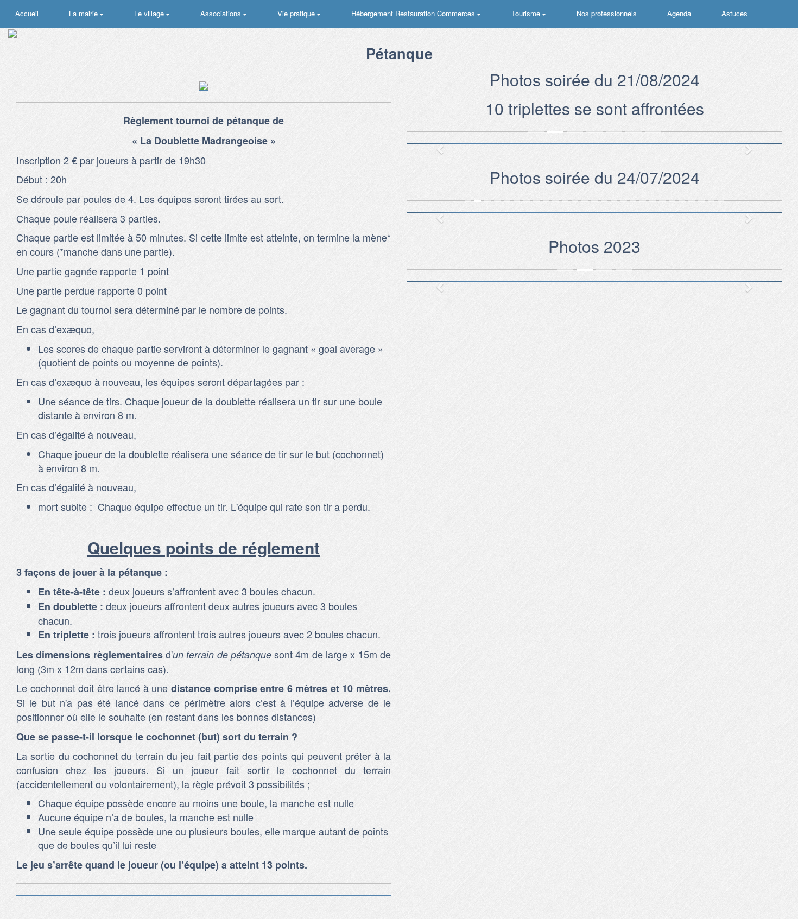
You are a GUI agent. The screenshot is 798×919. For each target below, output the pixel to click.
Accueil (27, 13)
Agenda (679, 13)
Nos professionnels (607, 13)
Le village (150, 13)
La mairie (84, 13)
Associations (221, 13)
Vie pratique (297, 13)
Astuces (734, 13)
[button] (435, 143)
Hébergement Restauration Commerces (414, 13)
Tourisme (526, 13)
